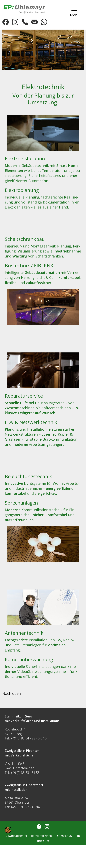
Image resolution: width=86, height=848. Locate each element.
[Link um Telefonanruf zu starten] (44, 22)
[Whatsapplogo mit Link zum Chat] (25, 22)
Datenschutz (64, 836)
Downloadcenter (16, 836)
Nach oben (11, 693)
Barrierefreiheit (42, 836)
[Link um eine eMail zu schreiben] (34, 22)
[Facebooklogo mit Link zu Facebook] (5, 23)
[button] (73, 11)
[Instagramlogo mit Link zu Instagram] (15, 23)
